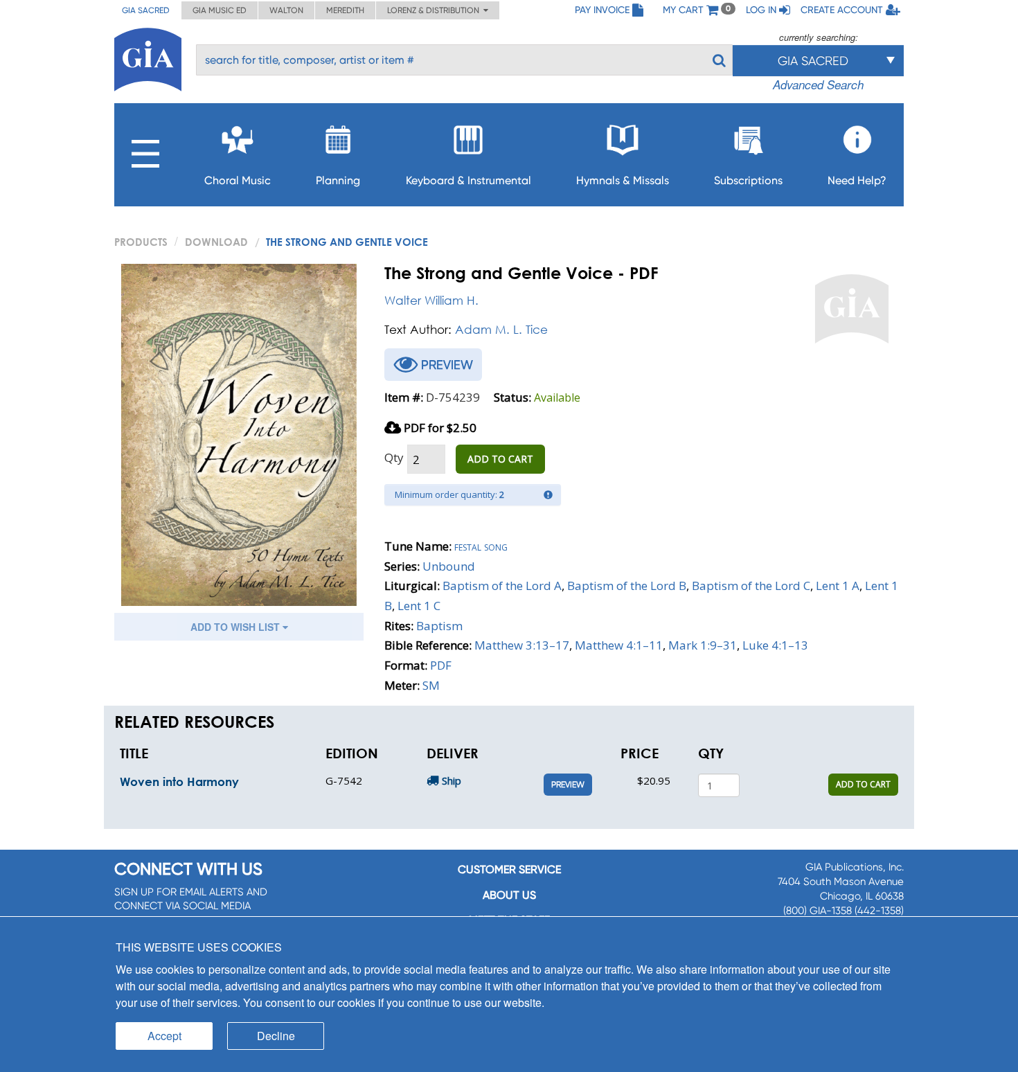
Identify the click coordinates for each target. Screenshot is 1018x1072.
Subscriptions (748, 180)
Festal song (481, 546)
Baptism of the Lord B (626, 585)
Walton (286, 10)
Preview (567, 784)
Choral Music (237, 180)
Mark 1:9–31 (702, 645)
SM (431, 685)
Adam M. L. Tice (501, 329)
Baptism (439, 626)
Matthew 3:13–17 (521, 645)
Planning (338, 180)
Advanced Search (818, 84)
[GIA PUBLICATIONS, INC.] (147, 57)
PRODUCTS (141, 241)
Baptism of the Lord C (751, 585)
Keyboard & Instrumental (468, 180)
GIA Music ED (220, 10)
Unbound (448, 566)
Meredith (345, 10)
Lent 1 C (419, 606)
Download (216, 241)
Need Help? (857, 180)
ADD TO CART (500, 458)
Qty (394, 457)
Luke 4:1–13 (775, 645)
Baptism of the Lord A (502, 585)
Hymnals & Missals (622, 180)
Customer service (509, 869)
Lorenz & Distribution (435, 10)
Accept (164, 1036)
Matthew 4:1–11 (619, 645)
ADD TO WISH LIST (236, 627)
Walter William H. (431, 300)
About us (509, 895)
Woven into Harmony (179, 781)
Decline (276, 1036)
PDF (441, 665)
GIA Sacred (146, 10)
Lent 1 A (837, 585)
